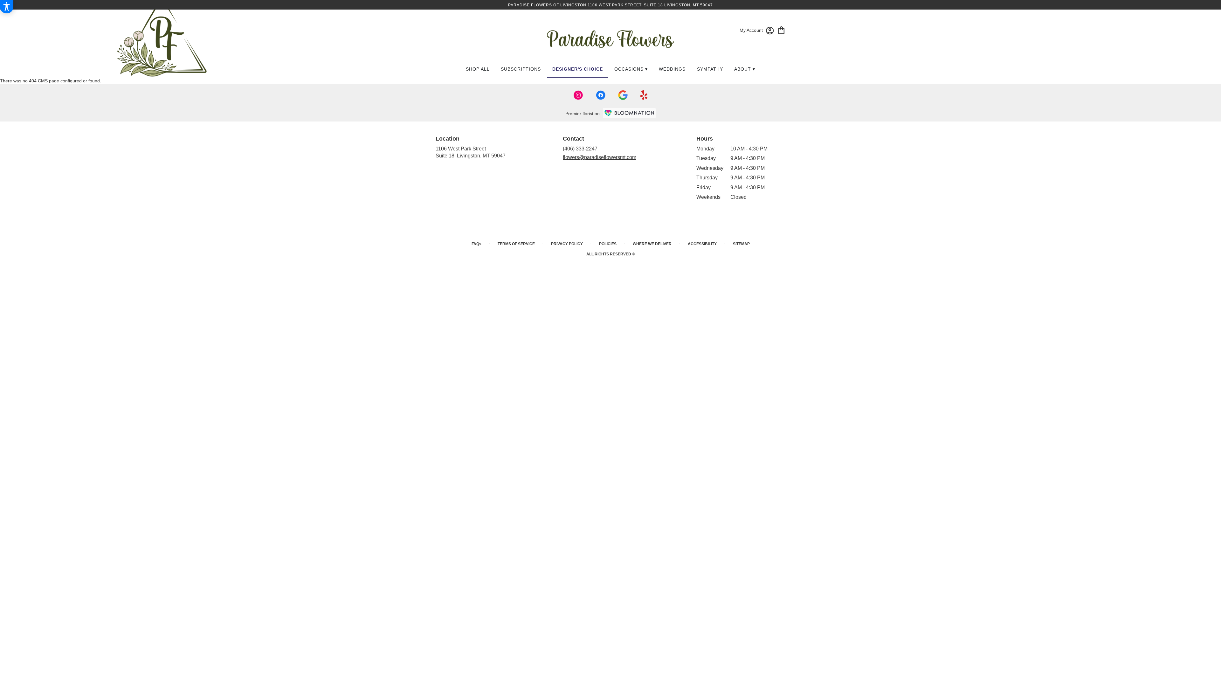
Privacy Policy (567, 244)
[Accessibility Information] (6, 6)
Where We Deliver (652, 244)
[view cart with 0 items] (781, 30)
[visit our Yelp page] (644, 95)
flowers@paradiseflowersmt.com (599, 157)
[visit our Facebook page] (601, 95)
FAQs (476, 244)
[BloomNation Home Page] (629, 113)
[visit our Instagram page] (578, 95)
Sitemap (741, 244)
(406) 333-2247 (580, 148)
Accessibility (702, 244)
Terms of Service (516, 244)
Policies (608, 244)
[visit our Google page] (623, 95)
